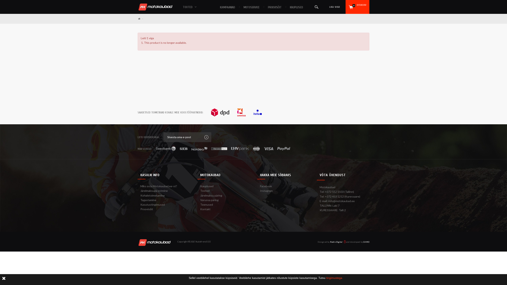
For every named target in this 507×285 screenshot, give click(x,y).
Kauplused (296, 7)
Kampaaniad (227, 7)
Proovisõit (146, 209)
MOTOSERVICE (251, 7)
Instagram (266, 190)
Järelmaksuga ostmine (154, 190)
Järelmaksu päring (211, 195)
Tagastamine (148, 200)
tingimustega (334, 277)
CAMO (366, 242)
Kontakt (205, 209)
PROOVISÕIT (275, 7)
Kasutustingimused (152, 204)
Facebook (266, 186)
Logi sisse (334, 7)
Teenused (206, 204)
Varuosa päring (209, 200)
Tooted (205, 190)
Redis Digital (336, 242)
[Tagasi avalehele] (140, 18)
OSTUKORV (359, 5)
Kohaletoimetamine (152, 195)
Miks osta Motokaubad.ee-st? (158, 186)
